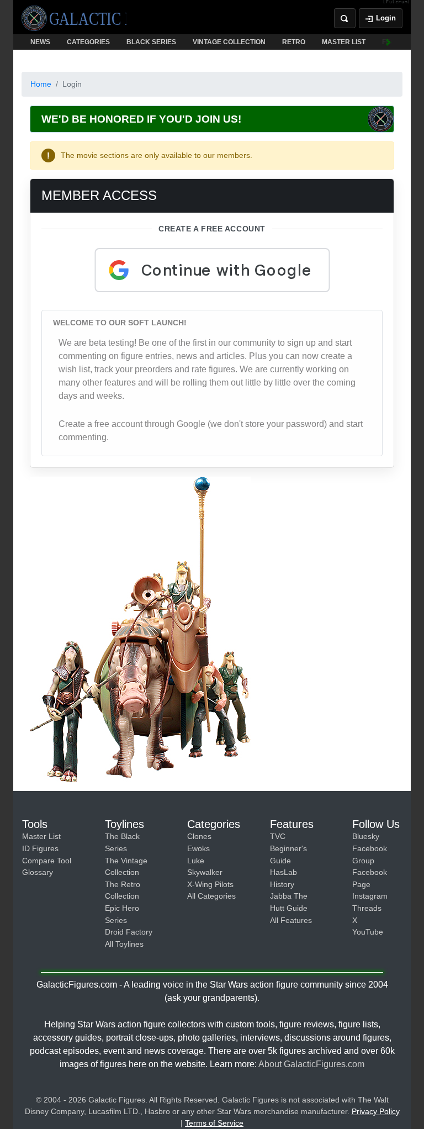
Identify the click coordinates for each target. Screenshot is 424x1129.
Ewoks (198, 848)
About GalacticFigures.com (311, 1064)
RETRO (293, 42)
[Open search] (345, 18)
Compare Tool (46, 860)
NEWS (40, 42)
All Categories (211, 895)
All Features (291, 920)
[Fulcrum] (397, 2)
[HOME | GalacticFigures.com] (74, 18)
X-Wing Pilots (210, 884)
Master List (41, 836)
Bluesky (365, 836)
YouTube (367, 931)
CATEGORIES (88, 42)
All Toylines (124, 944)
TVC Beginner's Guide (288, 848)
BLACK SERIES (151, 42)
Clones (199, 836)
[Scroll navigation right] (388, 42)
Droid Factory (128, 931)
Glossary (37, 872)
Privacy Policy (376, 1111)
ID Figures (40, 848)
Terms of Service (214, 1123)
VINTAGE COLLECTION (229, 42)
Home (40, 84)
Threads (366, 908)
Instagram (370, 895)
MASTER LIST (343, 42)
